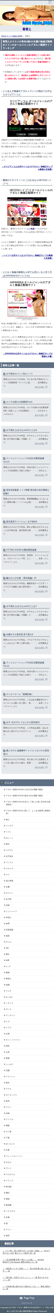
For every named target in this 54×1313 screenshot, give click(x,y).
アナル (8, 1089)
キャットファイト (13, 1040)
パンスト (9, 862)
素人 (8, 819)
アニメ (8, 1229)
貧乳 (8, 1236)
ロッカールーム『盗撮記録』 (19, 694)
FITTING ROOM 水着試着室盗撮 (21, 550)
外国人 (8, 917)
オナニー (9, 893)
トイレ (8, 832)
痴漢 (8, 936)
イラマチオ (10, 1211)
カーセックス (11, 1095)
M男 (7, 960)
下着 (8, 1138)
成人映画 (9, 881)
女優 (8, 887)
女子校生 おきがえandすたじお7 (21, 606)
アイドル (9, 1119)
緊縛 (8, 972)
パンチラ (9, 826)
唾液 (8, 1199)
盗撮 (8, 985)
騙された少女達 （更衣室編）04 (21, 578)
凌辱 (8, 923)
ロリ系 (8, 1132)
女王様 (8, 899)
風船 (8, 1125)
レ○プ (8, 966)
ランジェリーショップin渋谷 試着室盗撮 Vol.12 (23, 664)
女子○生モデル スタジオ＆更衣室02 (23, 722)
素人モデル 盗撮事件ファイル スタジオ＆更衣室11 (26, 752)
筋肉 (8, 1101)
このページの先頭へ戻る (27, 1298)
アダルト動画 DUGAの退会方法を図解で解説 (24, 796)
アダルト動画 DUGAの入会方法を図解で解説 (24, 789)
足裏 (8, 1217)
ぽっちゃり (10, 1144)
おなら (8, 1162)
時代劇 (8, 1187)
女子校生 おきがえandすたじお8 (21, 430)
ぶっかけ (9, 1064)
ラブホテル (10, 1174)
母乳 (8, 1046)
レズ (8, 1021)
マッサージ (10, 1015)
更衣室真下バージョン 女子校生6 (21, 521)
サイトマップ (27, 1303)
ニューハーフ (11, 911)
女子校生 (9, 856)
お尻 (8, 1052)
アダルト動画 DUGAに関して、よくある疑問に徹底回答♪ (28, 812)
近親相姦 (9, 930)
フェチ (8, 991)
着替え (27, 29)
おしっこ (9, 838)
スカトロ (9, 868)
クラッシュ (10, 1076)
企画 (8, 1034)
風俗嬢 (8, 1205)
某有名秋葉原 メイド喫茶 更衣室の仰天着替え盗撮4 (26, 492)
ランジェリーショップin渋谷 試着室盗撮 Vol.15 (23, 460)
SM (7, 948)
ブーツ (8, 1168)
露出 (8, 954)
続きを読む (40, 387)
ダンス (8, 1009)
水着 (8, 1150)
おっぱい (9, 997)
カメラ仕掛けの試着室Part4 (19, 402)
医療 (8, 1058)
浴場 (8, 905)
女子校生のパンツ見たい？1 (19, 374)
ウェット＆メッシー (14, 1156)
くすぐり (9, 1003)
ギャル (8, 942)
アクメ (8, 1107)
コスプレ (9, 850)
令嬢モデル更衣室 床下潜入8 (19, 634)
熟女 (8, 844)
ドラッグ (9, 1180)
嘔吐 (8, 1193)
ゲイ (8, 875)
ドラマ (8, 1027)
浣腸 (8, 1070)
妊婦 (8, 1113)
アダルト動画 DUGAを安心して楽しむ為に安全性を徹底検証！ (28, 803)
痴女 (8, 1083)
